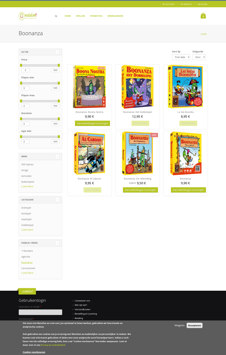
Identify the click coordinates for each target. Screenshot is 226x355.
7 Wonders (27, 250)
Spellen (80, 16)
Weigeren (180, 325)
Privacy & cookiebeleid (53, 345)
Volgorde (197, 51)
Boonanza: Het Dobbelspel (137, 112)
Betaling (79, 318)
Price (24, 59)
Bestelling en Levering (86, 313)
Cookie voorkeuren (34, 352)
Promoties (96, 16)
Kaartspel (26, 219)
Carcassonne (28, 268)
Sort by (176, 51)
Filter (24, 51)
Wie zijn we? (81, 304)
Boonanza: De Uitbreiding (137, 178)
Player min (27, 77)
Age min (26, 131)
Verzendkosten (82, 309)
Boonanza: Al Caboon (89, 178)
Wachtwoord (26, 318)
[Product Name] (89, 87)
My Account (169, 4)
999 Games (27, 164)
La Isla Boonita (185, 112)
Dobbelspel (27, 225)
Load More (27, 186)
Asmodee (26, 176)
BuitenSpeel (27, 181)
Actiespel (26, 207)
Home (68, 16)
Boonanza (26, 262)
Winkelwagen (115, 16)
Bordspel (26, 213)
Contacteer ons (82, 300)
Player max (28, 95)
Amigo (24, 170)
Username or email (30, 306)
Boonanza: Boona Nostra (89, 112)
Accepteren (194, 325)
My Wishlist (186, 4)
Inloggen (202, 4)
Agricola (25, 256)
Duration (26, 113)
